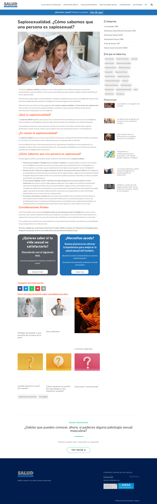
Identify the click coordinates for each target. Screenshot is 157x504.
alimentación (109, 59)
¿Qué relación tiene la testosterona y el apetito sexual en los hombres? (126, 136)
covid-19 (134, 59)
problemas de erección (112, 81)
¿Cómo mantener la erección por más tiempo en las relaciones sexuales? (58, 388)
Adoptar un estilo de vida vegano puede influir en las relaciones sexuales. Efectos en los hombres (128, 188)
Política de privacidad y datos (127, 501)
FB (146, 5)
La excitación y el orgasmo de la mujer (128, 105)
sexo (135, 89)
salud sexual (109, 89)
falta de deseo (110, 76)
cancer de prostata (122, 59)
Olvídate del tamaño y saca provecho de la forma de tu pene (29, 335)
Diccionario (137, 5)
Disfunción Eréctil (70, 5)
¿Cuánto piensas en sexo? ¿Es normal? (29, 387)
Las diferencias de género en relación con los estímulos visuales (128, 121)
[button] (151, 5)
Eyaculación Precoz (89, 5)
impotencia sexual (123, 76)
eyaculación (108, 72)
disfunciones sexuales (124, 63)
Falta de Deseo (110, 43)
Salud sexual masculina (51, 5)
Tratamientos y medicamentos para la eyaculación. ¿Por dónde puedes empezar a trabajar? (127, 154)
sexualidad (43, 397)
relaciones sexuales (111, 85)
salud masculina (126, 85)
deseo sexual (109, 63)
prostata (125, 81)
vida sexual (120, 94)
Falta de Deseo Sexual (108, 5)
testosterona (109, 94)
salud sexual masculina (27, 397)
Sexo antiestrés (52, 331)
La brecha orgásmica (83, 349)
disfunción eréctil (110, 68)
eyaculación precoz (121, 72)
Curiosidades (125, 5)
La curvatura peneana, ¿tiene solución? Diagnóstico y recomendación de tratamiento (128, 172)
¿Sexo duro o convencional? (86, 386)
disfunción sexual (124, 68)
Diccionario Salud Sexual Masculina (118, 31)
